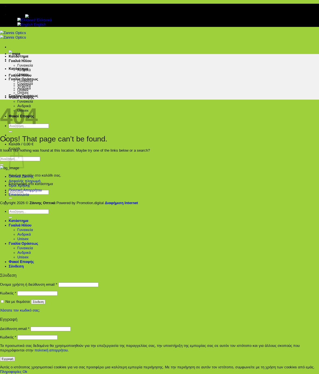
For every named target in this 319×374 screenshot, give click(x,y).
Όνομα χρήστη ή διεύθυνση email (28, 284)
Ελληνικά (17, 14)
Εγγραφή (7, 359)
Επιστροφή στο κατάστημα (31, 184)
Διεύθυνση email (15, 328)
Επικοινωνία (19, 194)
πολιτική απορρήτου (51, 350)
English (39, 24)
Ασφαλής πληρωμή (24, 181)
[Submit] (10, 131)
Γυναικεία (25, 101)
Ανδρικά (24, 70)
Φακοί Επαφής (21, 97)
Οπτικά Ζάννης (21, 176)
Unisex (23, 74)
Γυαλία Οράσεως (23, 79)
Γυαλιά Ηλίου (20, 61)
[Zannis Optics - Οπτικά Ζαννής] (13, 35)
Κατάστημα (18, 56)
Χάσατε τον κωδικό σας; (20, 310)
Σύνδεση (38, 301)
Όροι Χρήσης (19, 185)
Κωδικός (8, 293)
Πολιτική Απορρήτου (25, 190)
